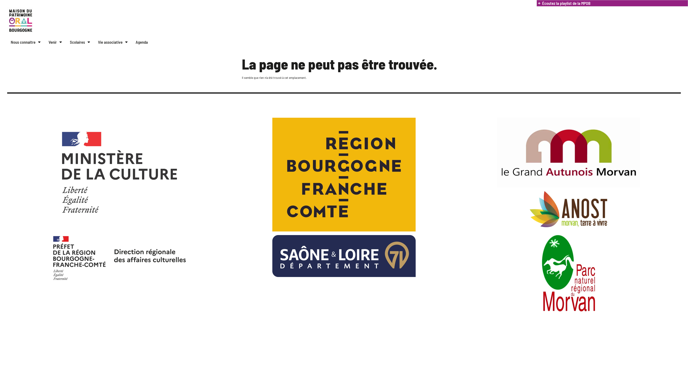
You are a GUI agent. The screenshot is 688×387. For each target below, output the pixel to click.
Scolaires (77, 42)
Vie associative (110, 42)
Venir (53, 42)
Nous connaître (23, 42)
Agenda (142, 42)
